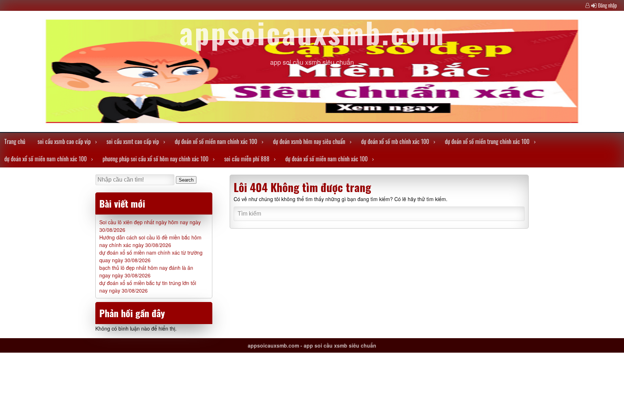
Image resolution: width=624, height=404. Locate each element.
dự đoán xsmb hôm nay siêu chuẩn (309, 141)
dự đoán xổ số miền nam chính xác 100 (216, 141)
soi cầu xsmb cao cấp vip (64, 141)
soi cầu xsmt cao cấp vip (133, 141)
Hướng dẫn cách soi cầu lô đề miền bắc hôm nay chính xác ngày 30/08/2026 (150, 241)
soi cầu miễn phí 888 (246, 158)
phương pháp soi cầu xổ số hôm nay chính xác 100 (155, 158)
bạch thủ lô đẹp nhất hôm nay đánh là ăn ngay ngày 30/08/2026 (146, 271)
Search (186, 180)
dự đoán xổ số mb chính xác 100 (395, 141)
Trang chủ (14, 141)
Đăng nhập (607, 5)
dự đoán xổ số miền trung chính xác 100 (487, 141)
